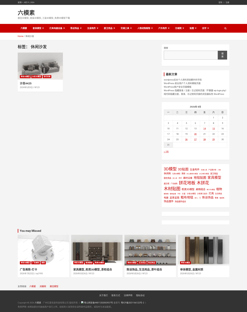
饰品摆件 (169, 201)
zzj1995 (39, 273)
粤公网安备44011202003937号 (98, 302)
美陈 (43, 263)
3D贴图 (183, 169)
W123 (37, 87)
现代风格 (47, 77)
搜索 (166, 48)
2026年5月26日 (80, 273)
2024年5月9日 (26, 87)
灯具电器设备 (55, 28)
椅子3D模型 (211, 190)
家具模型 (37, 28)
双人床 (175, 178)
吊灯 (180, 178)
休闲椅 (167, 173)
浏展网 (43, 286)
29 (213, 139)
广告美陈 (174, 184)
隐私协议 (140, 295)
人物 (219, 170)
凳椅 (183, 174)
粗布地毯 (187, 197)
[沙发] (40, 66)
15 (213, 128)
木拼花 (203, 182)
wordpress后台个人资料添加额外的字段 (183, 79)
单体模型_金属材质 (191, 269)
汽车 (179, 194)
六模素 (26, 12)
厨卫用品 (108, 28)
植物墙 (166, 194)
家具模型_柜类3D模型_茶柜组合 (92, 269)
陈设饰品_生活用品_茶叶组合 (144, 269)
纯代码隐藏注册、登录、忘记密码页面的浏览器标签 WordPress (194, 94)
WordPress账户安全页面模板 (177, 87)
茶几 (196, 198)
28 (204, 139)
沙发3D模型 (36, 77)
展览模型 (54, 286)
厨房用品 (167, 178)
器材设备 (187, 178)
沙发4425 (26, 83)
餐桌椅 (222, 198)
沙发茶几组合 (202, 194)
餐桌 (216, 198)
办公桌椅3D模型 (192, 174)
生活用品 (218, 194)
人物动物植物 (143, 28)
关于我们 (103, 295)
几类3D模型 (176, 174)
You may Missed (30, 231)
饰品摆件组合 (180, 201)
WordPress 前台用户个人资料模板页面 (182, 83)
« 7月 (166, 151)
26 (186, 139)
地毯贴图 (200, 177)
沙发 (184, 194)
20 (195, 134)
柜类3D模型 (188, 189)
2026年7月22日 (27, 273)
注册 (227, 2)
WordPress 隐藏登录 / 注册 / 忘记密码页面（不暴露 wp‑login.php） (196, 90)
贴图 (192, 28)
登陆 (220, 2)
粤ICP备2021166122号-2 (132, 302)
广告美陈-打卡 (28, 269)
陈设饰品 (74, 28)
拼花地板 (187, 182)
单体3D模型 (25, 77)
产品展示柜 (212, 170)
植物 (219, 189)
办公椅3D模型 (204, 174)
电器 (166, 197)
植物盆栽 (173, 194)
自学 (204, 28)
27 (195, 139)
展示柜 (166, 184)
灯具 (211, 193)
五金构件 (91, 28)
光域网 (178, 28)
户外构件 (162, 28)
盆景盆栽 (174, 197)
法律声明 (128, 295)
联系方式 (115, 295)
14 (204, 128)
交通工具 (125, 28)
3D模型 (170, 169)
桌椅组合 (200, 189)
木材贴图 (172, 188)
